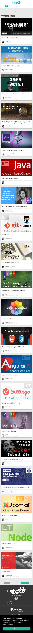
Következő (24, 583)
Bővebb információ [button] (8, 624)
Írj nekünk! (9, 603)
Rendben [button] (16, 628)
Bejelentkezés (19, 6)
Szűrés (17, 12)
